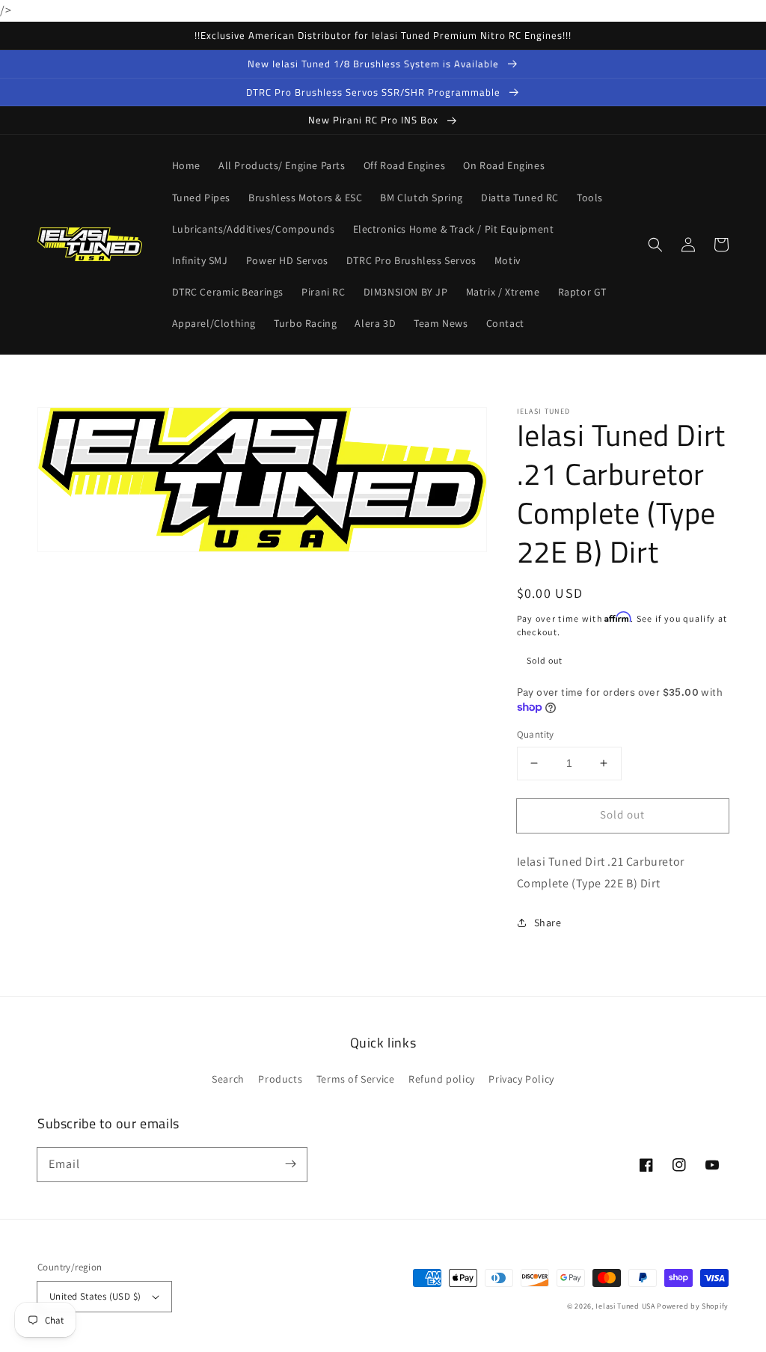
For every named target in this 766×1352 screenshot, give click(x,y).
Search (228, 1079)
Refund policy (441, 1079)
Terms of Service (355, 1079)
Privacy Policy (521, 1079)
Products (280, 1079)
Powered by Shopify (693, 1306)
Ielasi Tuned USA (625, 1306)
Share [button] (548, 922)
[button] (655, 244)
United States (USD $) (95, 1296)
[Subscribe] (290, 1164)
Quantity (535, 734)
